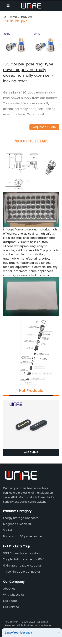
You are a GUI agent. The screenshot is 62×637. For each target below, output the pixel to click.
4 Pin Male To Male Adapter (22, 566)
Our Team (10, 601)
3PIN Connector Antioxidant (22, 553)
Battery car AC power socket (23, 536)
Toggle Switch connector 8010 (23, 559)
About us (9, 588)
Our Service (11, 607)
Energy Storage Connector (21, 518)
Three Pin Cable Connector (21, 572)
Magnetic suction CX (17, 524)
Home (13, 17)
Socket (7, 530)
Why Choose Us (13, 595)
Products (26, 17)
